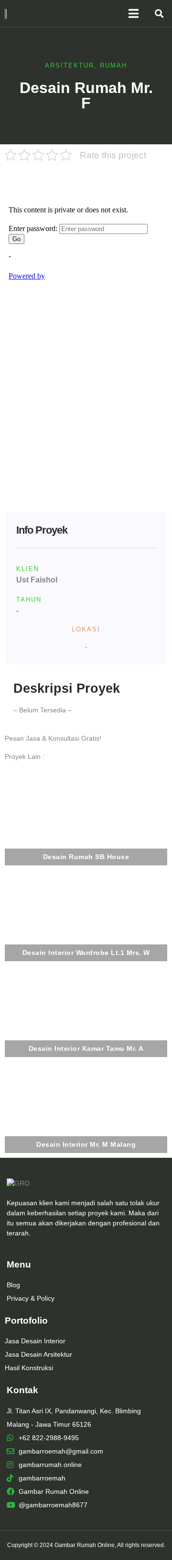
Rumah (113, 65)
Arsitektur (69, 65)
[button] (159, 14)
